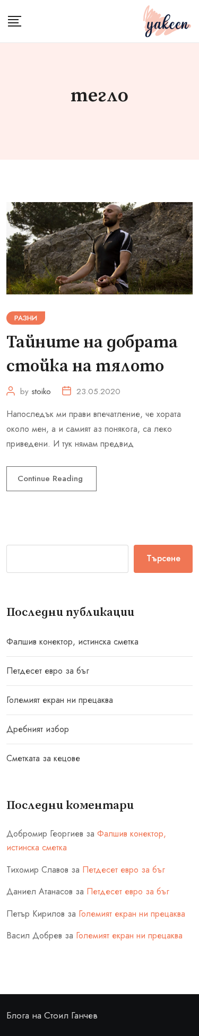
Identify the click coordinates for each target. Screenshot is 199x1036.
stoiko (41, 391)
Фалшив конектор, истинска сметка (72, 641)
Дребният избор (37, 729)
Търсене (163, 558)
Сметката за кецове (43, 758)
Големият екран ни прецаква (59, 700)
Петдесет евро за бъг (47, 671)
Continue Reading (51, 478)
